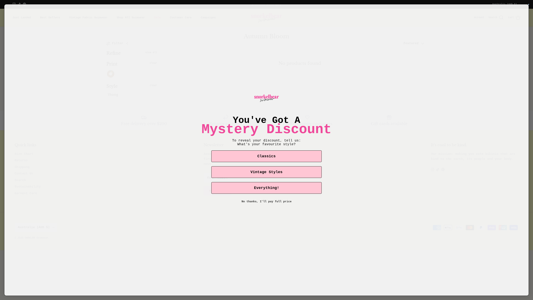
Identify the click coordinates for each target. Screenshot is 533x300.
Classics (266, 156)
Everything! (266, 188)
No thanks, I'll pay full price (266, 201)
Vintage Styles (266, 172)
